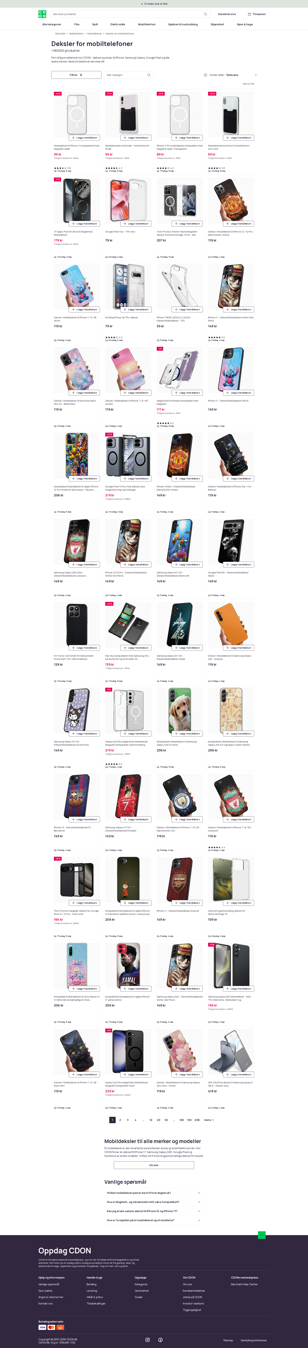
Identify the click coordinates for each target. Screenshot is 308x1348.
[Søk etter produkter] (205, 14)
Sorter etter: (217, 75)
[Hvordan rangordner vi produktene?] (205, 75)
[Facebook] (160, 1340)
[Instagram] (147, 1340)
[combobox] (130, 14)
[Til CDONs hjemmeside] (42, 14)
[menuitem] (51, 24)
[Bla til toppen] (262, 1235)
